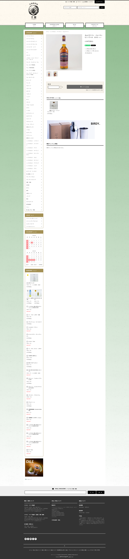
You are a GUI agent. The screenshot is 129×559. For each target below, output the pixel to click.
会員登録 (86, 1)
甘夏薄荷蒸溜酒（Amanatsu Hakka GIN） (35, 410)
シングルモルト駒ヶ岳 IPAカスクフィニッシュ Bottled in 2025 (34, 425)
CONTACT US (94, 25)
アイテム (100, 1)
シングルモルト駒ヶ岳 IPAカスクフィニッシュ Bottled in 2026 (34, 307)
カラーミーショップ (54, 554)
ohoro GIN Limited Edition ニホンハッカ (35, 371)
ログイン (92, 1)
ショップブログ (90, 550)
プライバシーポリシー (73, 550)
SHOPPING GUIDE (54, 25)
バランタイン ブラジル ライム (34, 395)
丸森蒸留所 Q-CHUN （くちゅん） (35, 417)
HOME (34, 25)
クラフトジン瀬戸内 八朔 (30, 299)
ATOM (98, 550)
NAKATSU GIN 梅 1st (38, 299)
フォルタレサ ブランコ (32, 327)
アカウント (79, 1)
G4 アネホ (30, 449)
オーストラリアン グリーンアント (35, 334)
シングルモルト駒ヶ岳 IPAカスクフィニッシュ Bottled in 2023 (34, 442)
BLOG (74, 25)
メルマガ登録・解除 (71, 1)
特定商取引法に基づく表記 (97, 90)
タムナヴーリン (66, 31)
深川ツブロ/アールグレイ (33, 362)
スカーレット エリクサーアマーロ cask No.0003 (34, 387)
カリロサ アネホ (31, 341)
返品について (88, 90)
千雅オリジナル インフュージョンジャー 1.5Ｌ (53, 111)
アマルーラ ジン (31, 402)
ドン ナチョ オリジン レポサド (34, 348)
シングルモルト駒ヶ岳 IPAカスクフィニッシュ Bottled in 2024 (34, 434)
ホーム (47, 31)
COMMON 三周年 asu (32, 355)
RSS (95, 550)
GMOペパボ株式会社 (68, 554)
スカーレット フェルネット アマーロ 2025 (35, 379)
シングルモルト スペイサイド (56, 31)
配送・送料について (46, 550)
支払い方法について (37, 550)
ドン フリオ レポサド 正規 (34, 314)
